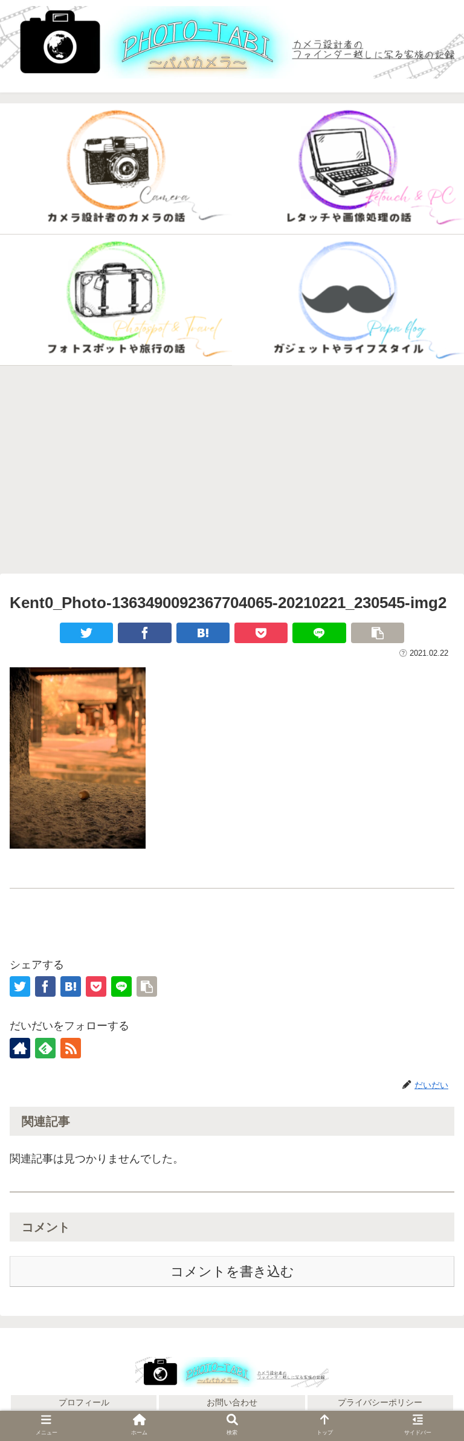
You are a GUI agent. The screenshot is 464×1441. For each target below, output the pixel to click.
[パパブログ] (348, 300)
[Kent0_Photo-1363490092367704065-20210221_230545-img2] (203, 633)
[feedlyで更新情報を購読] (45, 1048)
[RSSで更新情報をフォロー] (70, 1048)
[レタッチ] (348, 169)
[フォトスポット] (116, 300)
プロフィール (84, 1402)
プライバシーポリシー (380, 1402)
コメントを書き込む (232, 1271)
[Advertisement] (232, 469)
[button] (428, 1324)
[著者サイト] (20, 1048)
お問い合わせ (232, 1402)
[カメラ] (116, 169)
